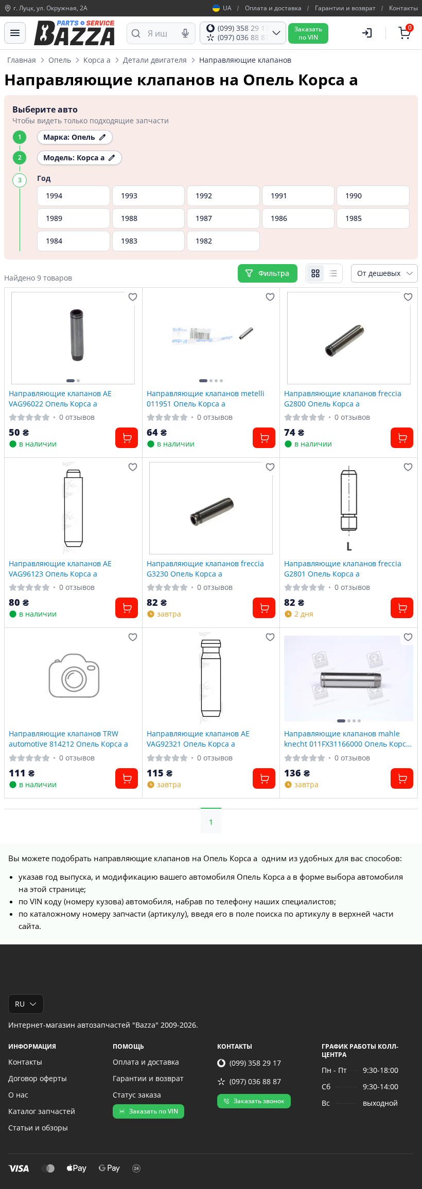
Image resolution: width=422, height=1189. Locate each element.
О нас (18, 1095)
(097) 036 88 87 (255, 1081)
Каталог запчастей (41, 1111)
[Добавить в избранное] (133, 297)
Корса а (97, 60)
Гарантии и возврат (345, 8)
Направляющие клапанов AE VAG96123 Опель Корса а (60, 568)
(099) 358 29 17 (255, 1063)
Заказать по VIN (153, 1111)
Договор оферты (37, 1078)
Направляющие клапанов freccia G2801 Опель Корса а (342, 568)
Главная (21, 60)
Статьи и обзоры (38, 1127)
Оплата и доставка (273, 8)
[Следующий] (127, 338)
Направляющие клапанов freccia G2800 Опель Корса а (342, 398)
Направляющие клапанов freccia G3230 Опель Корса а (205, 568)
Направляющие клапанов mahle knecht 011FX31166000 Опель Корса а (347, 738)
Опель (59, 60)
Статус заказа (137, 1095)
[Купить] (126, 438)
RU (20, 1004)
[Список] (333, 273)
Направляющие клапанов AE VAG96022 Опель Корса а (60, 398)
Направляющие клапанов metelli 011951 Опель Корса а (206, 398)
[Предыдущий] (19, 338)
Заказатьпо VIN (308, 33)
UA (227, 8)
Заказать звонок (259, 1101)
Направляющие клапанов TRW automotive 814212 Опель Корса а (68, 738)
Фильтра (274, 273)
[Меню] (15, 33)
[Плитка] (315, 273)
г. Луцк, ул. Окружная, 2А (50, 8)
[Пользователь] (367, 33)
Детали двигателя (155, 60)
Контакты (403, 8)
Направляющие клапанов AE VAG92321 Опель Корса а (198, 738)
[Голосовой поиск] (185, 33)
